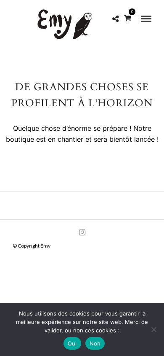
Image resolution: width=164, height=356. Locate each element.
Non (95, 343)
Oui (72, 343)
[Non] (153, 329)
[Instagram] (82, 232)
